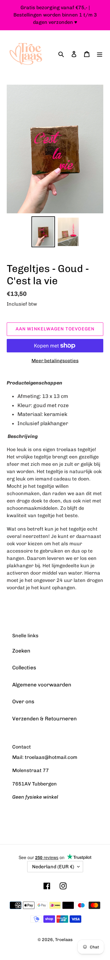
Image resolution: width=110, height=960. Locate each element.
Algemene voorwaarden (41, 685)
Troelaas (64, 939)
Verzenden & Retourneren (44, 718)
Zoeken (21, 651)
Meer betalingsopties (55, 360)
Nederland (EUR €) (53, 867)
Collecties (24, 667)
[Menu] (99, 54)
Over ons (23, 701)
